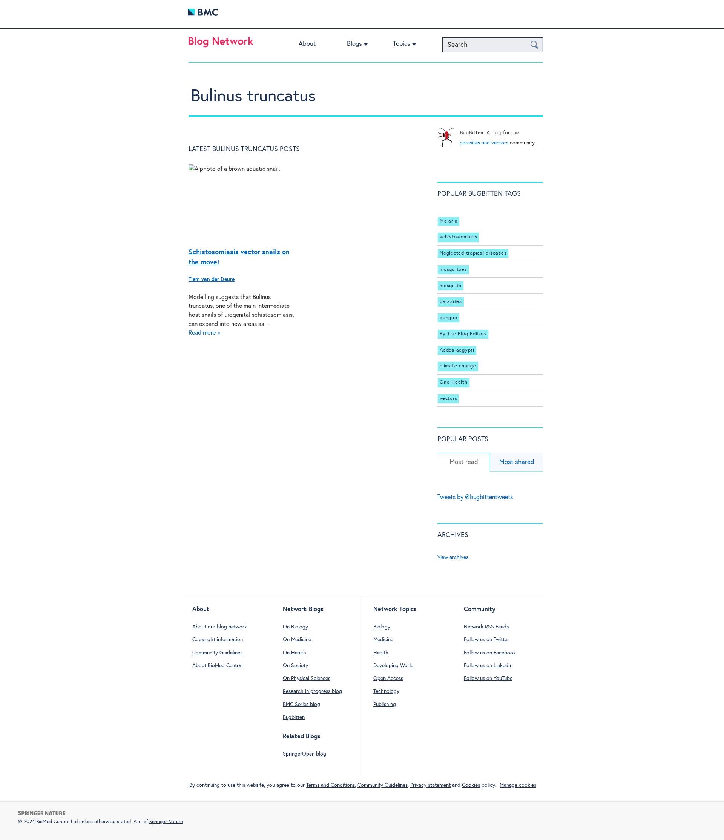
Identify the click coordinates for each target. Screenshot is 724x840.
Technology (386, 691)
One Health (454, 382)
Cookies (471, 785)
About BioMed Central (217, 665)
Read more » (204, 333)
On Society (295, 665)
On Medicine (297, 639)
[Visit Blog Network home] (221, 43)
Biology (381, 627)
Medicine (383, 639)
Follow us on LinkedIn (488, 665)
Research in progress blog (312, 691)
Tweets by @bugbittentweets (475, 497)
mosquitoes (453, 269)
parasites (451, 301)
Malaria (448, 221)
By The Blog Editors (463, 334)
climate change (458, 366)
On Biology (295, 627)
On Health (294, 653)
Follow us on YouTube (488, 678)
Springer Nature (166, 821)
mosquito (451, 285)
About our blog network (219, 627)
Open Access (388, 678)
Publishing (384, 704)
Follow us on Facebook (490, 653)
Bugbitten (294, 717)
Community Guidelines (217, 653)
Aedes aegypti (457, 350)
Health (380, 653)
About (307, 44)
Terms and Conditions (330, 785)
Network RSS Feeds (486, 627)
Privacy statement (430, 785)
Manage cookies (518, 785)
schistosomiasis (458, 237)
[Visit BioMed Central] (203, 14)
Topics (401, 44)
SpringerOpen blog (304, 754)
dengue (448, 317)
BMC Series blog (301, 704)
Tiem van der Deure (212, 279)
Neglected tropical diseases (473, 253)
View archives (452, 557)
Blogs (354, 44)
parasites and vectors (484, 143)
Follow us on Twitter (486, 639)
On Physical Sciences (306, 678)
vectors (448, 398)
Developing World (393, 665)
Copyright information (217, 639)
